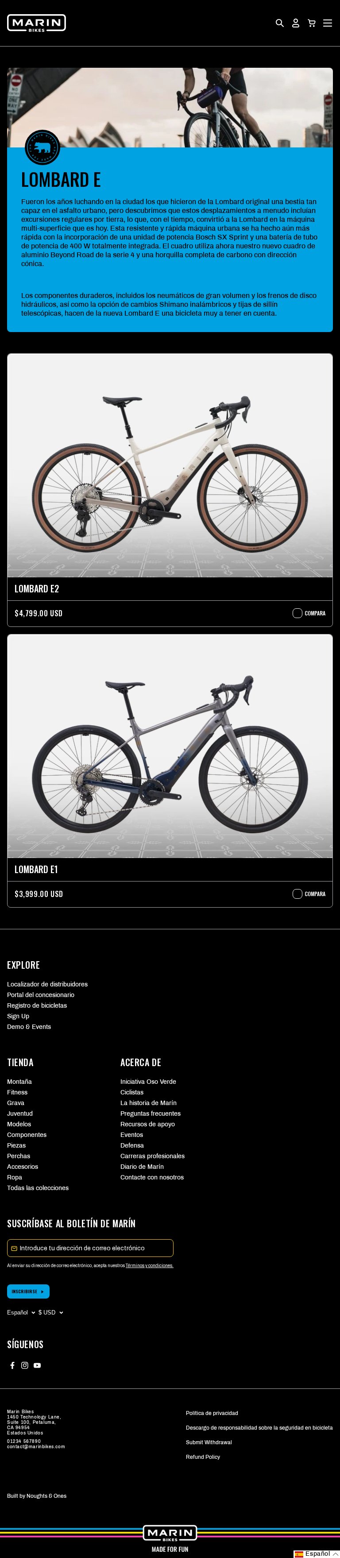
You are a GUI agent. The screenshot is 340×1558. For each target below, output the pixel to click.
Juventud (20, 1113)
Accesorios (22, 1167)
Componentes (26, 1135)
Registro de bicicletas (37, 1005)
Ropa (14, 1177)
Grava (15, 1103)
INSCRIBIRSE (24, 1291)
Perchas (18, 1156)
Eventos (131, 1135)
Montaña (19, 1082)
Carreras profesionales (152, 1156)
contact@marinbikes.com (36, 1446)
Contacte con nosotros (152, 1177)
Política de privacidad (212, 1413)
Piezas (16, 1145)
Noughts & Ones (46, 1496)
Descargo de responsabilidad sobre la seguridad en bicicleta (259, 1428)
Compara (310, 613)
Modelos (19, 1124)
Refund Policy (203, 1457)
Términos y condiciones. (150, 1265)
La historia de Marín (148, 1103)
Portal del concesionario (40, 995)
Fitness (17, 1092)
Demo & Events (29, 1027)
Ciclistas (131, 1092)
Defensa (132, 1145)
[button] (311, 23)
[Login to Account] (295, 23)
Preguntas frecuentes (150, 1113)
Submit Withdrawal (209, 1442)
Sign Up (18, 1016)
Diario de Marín (142, 1167)
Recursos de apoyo (147, 1124)
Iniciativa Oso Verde (148, 1082)
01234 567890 (24, 1441)
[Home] (36, 23)
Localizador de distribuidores (47, 984)
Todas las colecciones (38, 1188)
